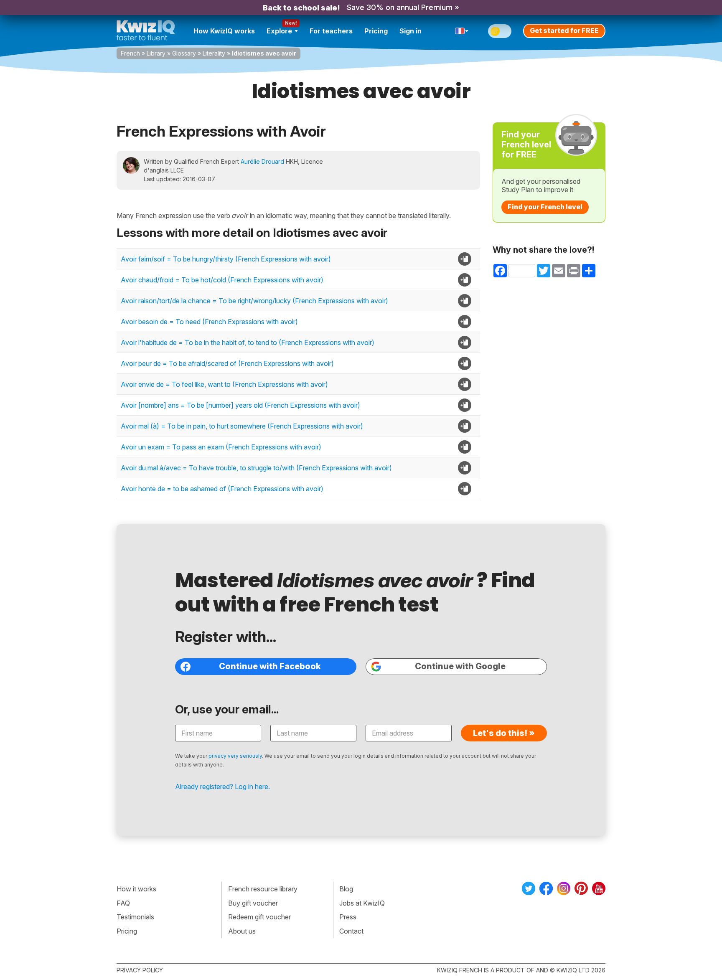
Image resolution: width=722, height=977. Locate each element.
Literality (214, 53)
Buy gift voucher (253, 903)
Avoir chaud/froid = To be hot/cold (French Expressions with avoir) (222, 280)
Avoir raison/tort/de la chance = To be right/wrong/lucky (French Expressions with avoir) (254, 301)
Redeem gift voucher (259, 917)
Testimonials (135, 917)
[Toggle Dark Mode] (499, 31)
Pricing (376, 31)
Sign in (410, 31)
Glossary (184, 53)
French (130, 53)
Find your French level (545, 207)
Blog (346, 889)
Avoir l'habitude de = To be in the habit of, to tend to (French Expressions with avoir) (247, 342)
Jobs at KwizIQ (362, 903)
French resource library (262, 889)
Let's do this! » (504, 733)
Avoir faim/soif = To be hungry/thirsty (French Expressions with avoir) (226, 259)
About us (242, 931)
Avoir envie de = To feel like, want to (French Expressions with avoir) (224, 384)
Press (347, 917)
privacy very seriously (235, 756)
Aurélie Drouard (262, 161)
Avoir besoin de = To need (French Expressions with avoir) (209, 321)
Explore (279, 31)
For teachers (331, 31)
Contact (351, 931)
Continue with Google (460, 666)
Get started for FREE (564, 30)
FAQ (123, 903)
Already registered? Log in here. (222, 786)
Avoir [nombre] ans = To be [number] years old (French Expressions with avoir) (240, 405)
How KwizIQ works (224, 31)
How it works (136, 889)
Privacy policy (140, 970)
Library (156, 53)
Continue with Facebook (270, 666)
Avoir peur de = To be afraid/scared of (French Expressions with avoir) (227, 363)
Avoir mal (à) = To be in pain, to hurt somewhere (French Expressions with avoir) (242, 426)
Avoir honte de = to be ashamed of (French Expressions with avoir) (222, 489)
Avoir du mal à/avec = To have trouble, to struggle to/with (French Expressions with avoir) (256, 468)
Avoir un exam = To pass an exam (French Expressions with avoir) (221, 447)
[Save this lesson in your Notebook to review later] (464, 259)
